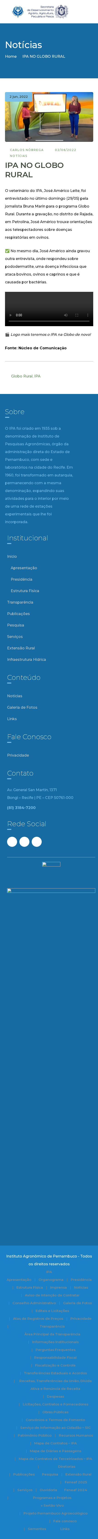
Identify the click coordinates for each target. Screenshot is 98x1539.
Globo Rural (22, 376)
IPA (37, 376)
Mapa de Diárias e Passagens (55, 1451)
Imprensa (58, 1287)
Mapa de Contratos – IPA (55, 1443)
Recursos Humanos (76, 1435)
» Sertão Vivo (52, 1505)
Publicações (18, 614)
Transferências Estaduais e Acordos (55, 1373)
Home (11, 56)
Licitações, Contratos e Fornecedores (55, 1404)
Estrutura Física (25, 591)
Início (12, 556)
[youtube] (24, 842)
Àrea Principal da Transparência (52, 1334)
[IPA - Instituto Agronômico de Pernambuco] (49, 11)
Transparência (20, 602)
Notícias (18, 156)
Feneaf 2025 (76, 1482)
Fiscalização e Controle (55, 1365)
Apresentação (24, 568)
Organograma (51, 1279)
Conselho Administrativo (34, 1303)
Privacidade (18, 755)
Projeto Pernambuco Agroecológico (55, 1513)
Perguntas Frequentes (55, 1350)
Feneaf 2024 (75, 1490)
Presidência (21, 579)
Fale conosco (65, 1521)
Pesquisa (15, 625)
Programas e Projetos (52, 1497)
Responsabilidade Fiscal (55, 1357)
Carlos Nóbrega (27, 150)
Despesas (55, 1396)
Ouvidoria (48, 1490)
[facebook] (12, 842)
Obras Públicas (55, 1412)
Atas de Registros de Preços (38, 1318)
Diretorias (66, 1466)
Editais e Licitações (52, 1311)
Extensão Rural (21, 648)
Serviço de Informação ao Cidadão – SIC (55, 1427)
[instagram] (37, 842)
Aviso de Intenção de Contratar (52, 1295)
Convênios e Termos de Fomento (55, 1420)
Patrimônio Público (35, 1435)
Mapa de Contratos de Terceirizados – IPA (55, 1459)
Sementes (37, 1529)
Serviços (15, 636)
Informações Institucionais (55, 1342)
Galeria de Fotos (22, 707)
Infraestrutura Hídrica (26, 659)
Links (12, 719)
